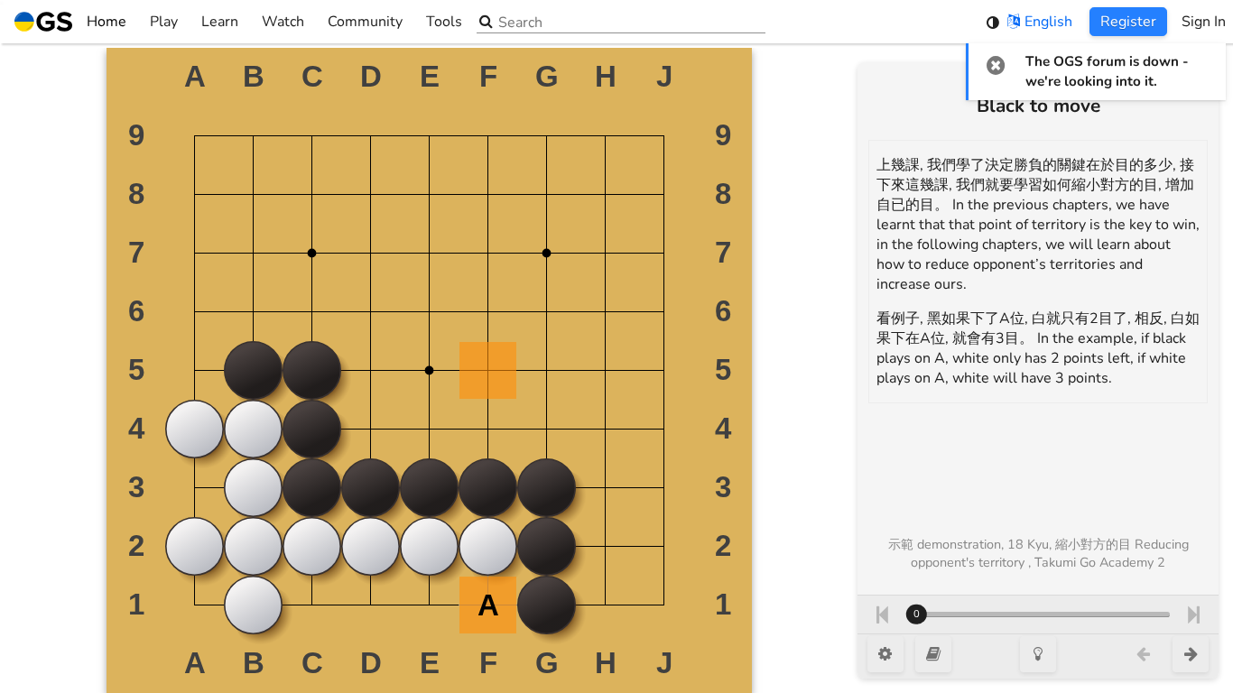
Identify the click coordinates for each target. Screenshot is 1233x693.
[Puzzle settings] (885, 654)
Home (106, 22)
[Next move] (1194, 614)
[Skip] (1191, 654)
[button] (996, 65)
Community (365, 22)
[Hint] (1038, 654)
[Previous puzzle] (1143, 654)
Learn (219, 22)
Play (164, 22)
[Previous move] (881, 614)
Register (1128, 22)
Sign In (1204, 22)
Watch (283, 22)
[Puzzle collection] (933, 654)
